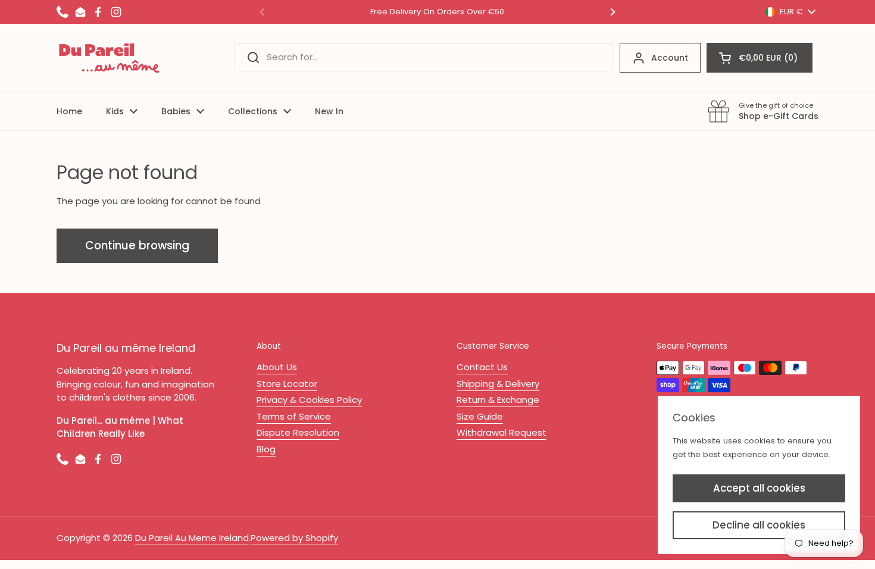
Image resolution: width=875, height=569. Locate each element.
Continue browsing (137, 245)
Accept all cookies (759, 488)
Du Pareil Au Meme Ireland (192, 538)
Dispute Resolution (298, 432)
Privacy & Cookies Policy (309, 399)
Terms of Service (294, 416)
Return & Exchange (498, 399)
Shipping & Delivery (498, 383)
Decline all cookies (758, 525)
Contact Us (482, 367)
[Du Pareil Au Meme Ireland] (109, 58)
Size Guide (480, 416)
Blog (266, 449)
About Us (277, 367)
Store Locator (287, 383)
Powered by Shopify (294, 538)
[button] (759, 58)
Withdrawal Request (501, 432)
